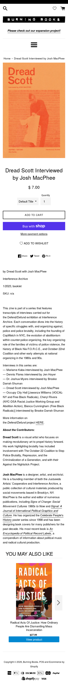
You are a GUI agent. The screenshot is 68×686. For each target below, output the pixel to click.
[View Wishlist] (55, 8)
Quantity (45, 195)
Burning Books (30, 661)
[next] (58, 602)
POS (41, 661)
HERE (40, 422)
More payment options (34, 234)
